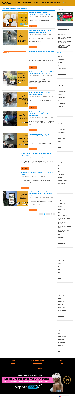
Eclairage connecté (62, 138)
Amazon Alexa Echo (62, 68)
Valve (59, 333)
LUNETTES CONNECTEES (28, 2)
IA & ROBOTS (50, 2)
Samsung (60, 289)
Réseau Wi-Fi (60, 281)
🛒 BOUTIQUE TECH (67, 2)
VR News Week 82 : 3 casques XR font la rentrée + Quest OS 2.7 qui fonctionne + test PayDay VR (64, 28)
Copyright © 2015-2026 (37, 368)
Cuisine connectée (61, 132)
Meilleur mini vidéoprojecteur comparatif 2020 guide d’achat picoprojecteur (38, 113)
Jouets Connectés (61, 209)
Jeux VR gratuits (61, 200)
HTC (59, 165)
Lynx (59, 234)
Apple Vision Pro (61, 79)
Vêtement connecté (62, 342)
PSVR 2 (59, 278)
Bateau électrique (61, 97)
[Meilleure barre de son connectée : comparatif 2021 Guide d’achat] (15, 140)
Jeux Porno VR (61, 194)
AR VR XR (60, 82)
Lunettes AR (60, 212)
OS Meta (59, 263)
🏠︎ (15, 2)
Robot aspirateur (61, 286)
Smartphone (60, 304)
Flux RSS (13, 365)
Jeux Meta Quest (61, 183)
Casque (59, 112)
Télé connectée (61, 316)
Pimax (59, 272)
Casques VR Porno (61, 117)
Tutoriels (59, 327)
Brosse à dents (61, 106)
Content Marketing (61, 129)
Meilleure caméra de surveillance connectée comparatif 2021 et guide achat (40, 193)
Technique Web (61, 313)
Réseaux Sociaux (61, 283)
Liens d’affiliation (37, 365)
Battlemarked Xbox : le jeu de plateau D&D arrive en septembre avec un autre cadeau (64, 33)
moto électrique (61, 248)
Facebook (13, 360)
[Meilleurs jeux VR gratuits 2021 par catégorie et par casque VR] (15, 37)
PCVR (59, 266)
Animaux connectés (62, 74)
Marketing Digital (61, 237)
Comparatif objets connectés (63, 126)
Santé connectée (61, 295)
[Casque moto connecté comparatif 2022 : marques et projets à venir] (15, 51)
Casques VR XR (61, 120)
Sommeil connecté (61, 307)
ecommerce (60, 141)
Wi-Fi (59, 351)
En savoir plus (33, 26)
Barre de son (60, 94)
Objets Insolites (61, 260)
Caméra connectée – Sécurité (64, 109)
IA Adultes (60, 171)
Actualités (60, 65)
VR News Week (61, 348)
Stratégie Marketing (62, 310)
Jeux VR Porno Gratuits (62, 203)
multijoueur (60, 254)
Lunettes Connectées (62, 215)
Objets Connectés (61, 257)
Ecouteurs (60, 144)
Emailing (59, 147)
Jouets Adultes (61, 206)
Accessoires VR (61, 59)
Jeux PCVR (60, 186)
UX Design (60, 330)
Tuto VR (59, 324)
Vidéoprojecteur (61, 345)
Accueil (62, 360)
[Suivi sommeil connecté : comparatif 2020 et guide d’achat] (15, 99)
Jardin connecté (61, 174)
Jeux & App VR (61, 177)
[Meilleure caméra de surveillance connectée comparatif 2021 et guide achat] (15, 198)
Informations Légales (37, 363)
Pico (59, 269)
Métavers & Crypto (61, 243)
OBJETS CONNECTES (41, 2)
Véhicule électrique (62, 336)
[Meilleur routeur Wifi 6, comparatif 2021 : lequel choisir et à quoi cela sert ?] (15, 78)
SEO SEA (59, 298)
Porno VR (60, 275)
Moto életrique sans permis (63, 251)
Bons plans (60, 100)
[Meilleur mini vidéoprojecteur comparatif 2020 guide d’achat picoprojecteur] (15, 118)
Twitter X (13, 363)
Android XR (60, 71)
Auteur (62, 363)
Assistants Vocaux (61, 85)
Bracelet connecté (61, 103)
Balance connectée (62, 91)
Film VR (59, 159)
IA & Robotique (61, 168)
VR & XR (18, 2)
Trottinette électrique (62, 321)
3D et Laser (60, 56)
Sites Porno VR (61, 301)
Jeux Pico (60, 189)
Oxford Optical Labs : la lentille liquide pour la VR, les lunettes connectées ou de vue (64, 46)
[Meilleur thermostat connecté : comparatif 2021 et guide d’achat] (15, 19)
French (62, 395)
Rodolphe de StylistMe (37, 16)
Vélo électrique (61, 339)
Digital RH (60, 135)
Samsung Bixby (61, 292)
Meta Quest (60, 240)
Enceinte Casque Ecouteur (63, 152)
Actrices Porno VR (61, 62)
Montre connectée (61, 246)
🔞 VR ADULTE (57, 2)
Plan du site (13, 368)
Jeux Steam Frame (61, 197)
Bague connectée (61, 88)
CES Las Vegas (61, 123)
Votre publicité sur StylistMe (37, 360)
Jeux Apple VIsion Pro (62, 180)
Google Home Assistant (62, 162)
